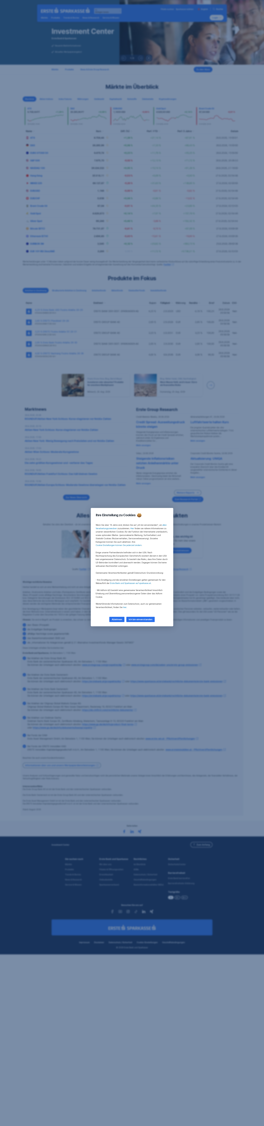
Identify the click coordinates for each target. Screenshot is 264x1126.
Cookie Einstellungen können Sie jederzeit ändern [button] (119, 545)
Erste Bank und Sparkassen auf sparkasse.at (130, 583)
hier (125, 607)
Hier (132, 528)
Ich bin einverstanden (140, 619)
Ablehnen (117, 619)
